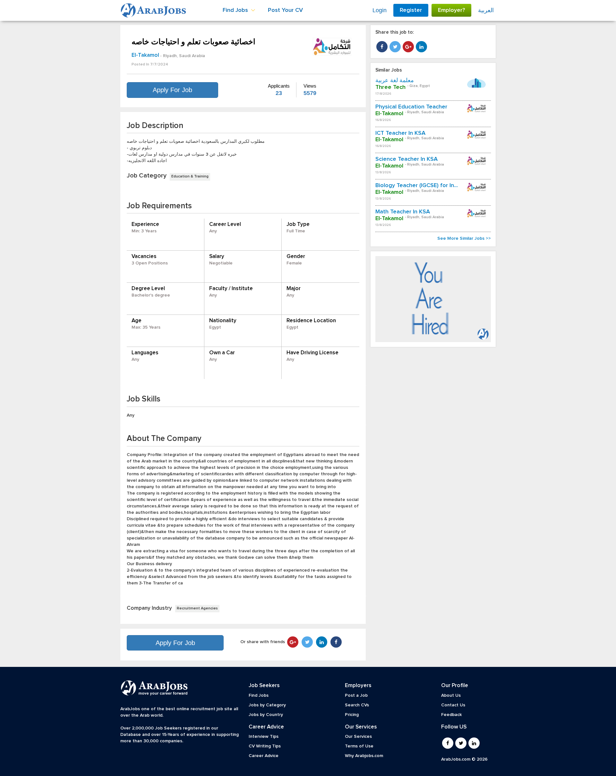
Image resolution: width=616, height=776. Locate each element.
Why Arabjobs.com (364, 756)
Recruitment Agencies (197, 608)
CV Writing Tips (265, 746)
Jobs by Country (266, 714)
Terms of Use (359, 746)
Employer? (451, 10)
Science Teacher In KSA (406, 159)
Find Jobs (259, 695)
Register (411, 10)
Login (379, 10)
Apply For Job (172, 89)
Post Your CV (285, 10)
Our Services (358, 736)
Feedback (451, 714)
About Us (451, 695)
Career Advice (263, 756)
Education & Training (190, 176)
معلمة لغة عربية (394, 80)
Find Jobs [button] (236, 10)
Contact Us (453, 705)
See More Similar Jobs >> (464, 238)
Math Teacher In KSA (402, 212)
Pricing (352, 714)
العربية (486, 10)
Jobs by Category (267, 705)
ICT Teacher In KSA (400, 133)
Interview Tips (263, 736)
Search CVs (357, 705)
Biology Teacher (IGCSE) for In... (416, 185)
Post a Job (356, 695)
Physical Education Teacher (411, 107)
